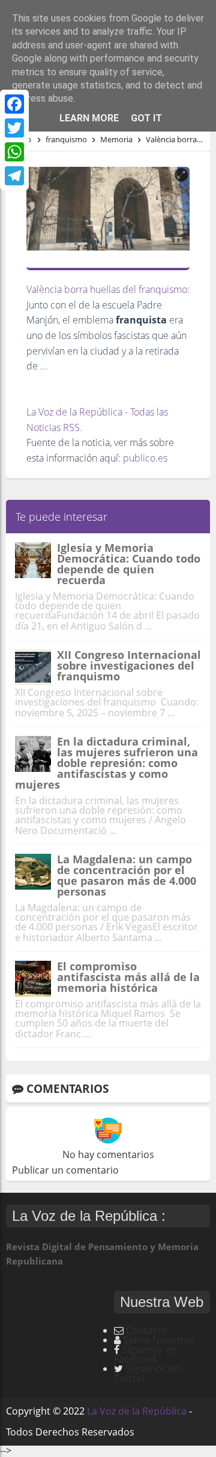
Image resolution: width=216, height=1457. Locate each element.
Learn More (89, 118)
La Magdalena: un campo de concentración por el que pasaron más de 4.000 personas (126, 875)
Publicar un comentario (65, 1170)
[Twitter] (14, 128)
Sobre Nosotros (159, 1339)
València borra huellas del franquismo (106, 289)
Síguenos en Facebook (145, 1354)
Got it (146, 118)
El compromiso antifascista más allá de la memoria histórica (128, 977)
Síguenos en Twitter (147, 1373)
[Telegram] (14, 176)
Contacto (146, 1330)
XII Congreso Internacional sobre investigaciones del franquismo (129, 665)
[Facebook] (14, 104)
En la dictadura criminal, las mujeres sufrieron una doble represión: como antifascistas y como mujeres (106, 763)
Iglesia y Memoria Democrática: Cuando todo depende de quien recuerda (128, 563)
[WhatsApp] (14, 152)
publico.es (145, 458)
